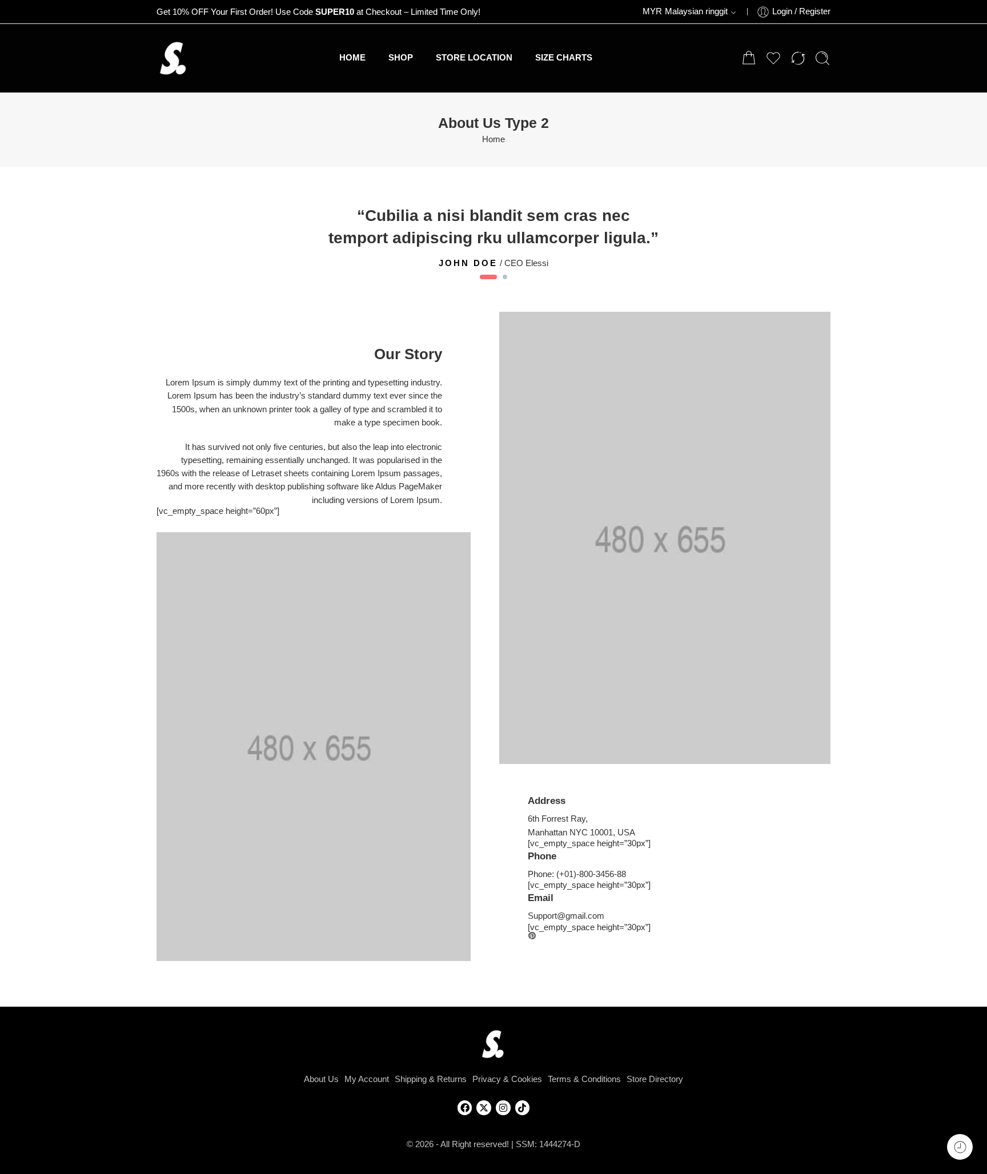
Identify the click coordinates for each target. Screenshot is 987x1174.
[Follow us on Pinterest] (532, 935)
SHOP (400, 57)
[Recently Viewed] (960, 1147)
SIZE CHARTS (563, 57)
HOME (352, 57)
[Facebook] (465, 1107)
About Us (321, 1079)
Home (493, 139)
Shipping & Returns (431, 1079)
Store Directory (655, 1079)
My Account (366, 1079)
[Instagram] (503, 1107)
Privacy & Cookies (507, 1079)
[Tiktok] (522, 1107)
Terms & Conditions (584, 1079)
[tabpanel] (493, 235)
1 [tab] (488, 287)
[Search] (822, 58)
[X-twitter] (483, 1107)
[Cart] (749, 58)
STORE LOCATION (474, 57)
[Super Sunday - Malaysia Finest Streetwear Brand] (174, 58)
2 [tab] (505, 287)
